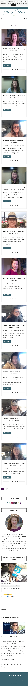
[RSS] (20, 503)
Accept (13, 5)
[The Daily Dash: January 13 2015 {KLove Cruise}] (14, 220)
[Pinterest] (12, 503)
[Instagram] (18, 503)
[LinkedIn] (14, 503)
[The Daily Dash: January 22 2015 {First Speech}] (14, 84)
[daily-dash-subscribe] (14, 628)
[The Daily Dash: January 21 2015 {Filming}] (14, 128)
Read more (6, 65)
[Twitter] (10, 503)
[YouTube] (16, 503)
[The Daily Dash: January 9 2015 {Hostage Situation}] (14, 313)
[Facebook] (7, 503)
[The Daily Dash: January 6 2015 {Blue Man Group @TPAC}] (14, 451)
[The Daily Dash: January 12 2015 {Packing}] (14, 266)
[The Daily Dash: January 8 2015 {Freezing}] (14, 360)
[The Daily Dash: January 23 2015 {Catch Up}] (14, 37)
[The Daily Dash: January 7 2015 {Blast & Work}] (14, 407)
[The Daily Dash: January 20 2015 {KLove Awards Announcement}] (14, 175)
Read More (19, 5)
